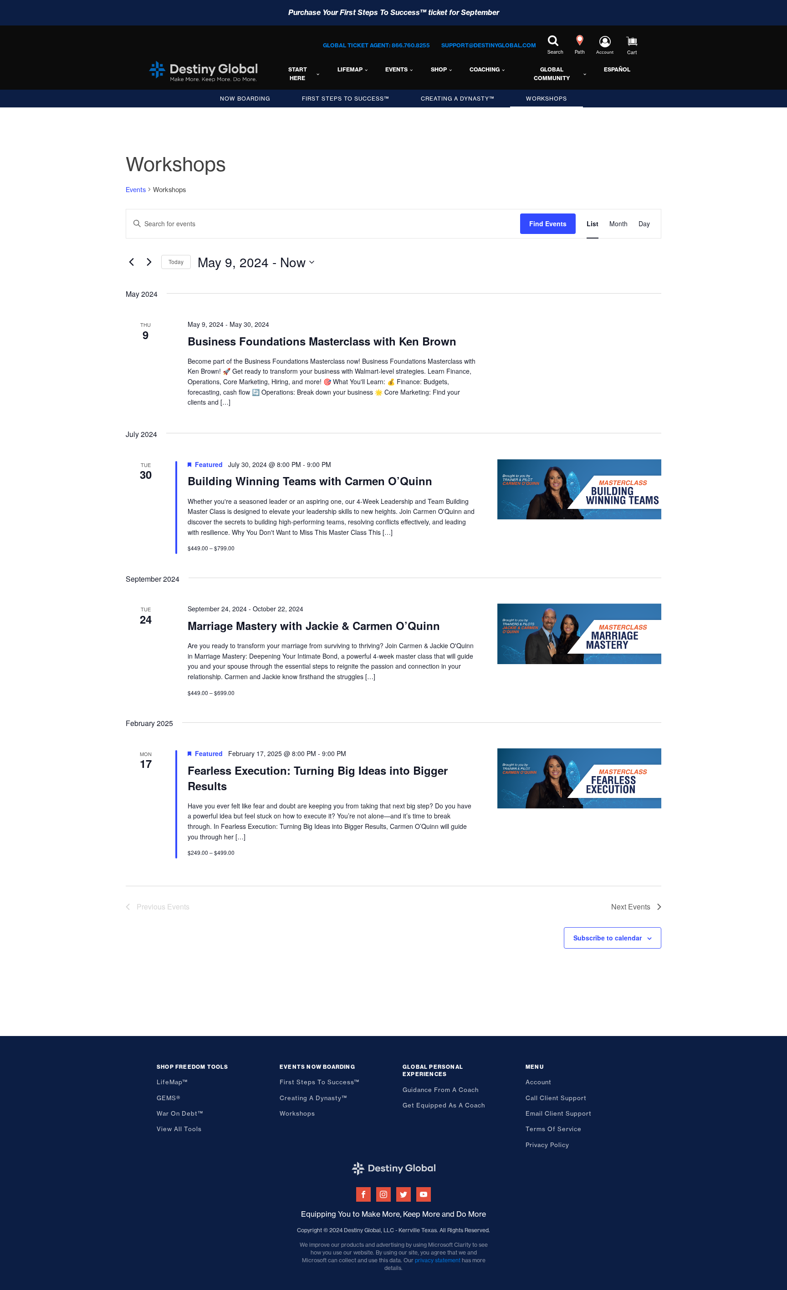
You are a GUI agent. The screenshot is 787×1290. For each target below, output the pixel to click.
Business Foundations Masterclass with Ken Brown (322, 341)
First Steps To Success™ (345, 98)
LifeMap (350, 69)
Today (176, 261)
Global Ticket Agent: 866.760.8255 (376, 45)
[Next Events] (148, 262)
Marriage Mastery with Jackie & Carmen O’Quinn (314, 625)
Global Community (552, 73)
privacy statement (437, 1260)
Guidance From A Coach (441, 1090)
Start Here (297, 73)
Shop (439, 69)
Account (539, 1082)
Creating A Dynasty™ (457, 98)
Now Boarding (245, 98)
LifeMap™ (172, 1082)
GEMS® (169, 1098)
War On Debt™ (180, 1113)
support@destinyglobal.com (488, 45)
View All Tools (179, 1129)
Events (396, 69)
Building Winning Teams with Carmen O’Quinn (310, 480)
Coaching (485, 69)
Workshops (546, 98)
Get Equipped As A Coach (444, 1105)
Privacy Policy (547, 1145)
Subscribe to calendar (607, 937)
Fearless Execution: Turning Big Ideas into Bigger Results (318, 777)
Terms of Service (554, 1129)
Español (617, 69)
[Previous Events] (131, 262)
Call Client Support (556, 1098)
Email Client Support (559, 1113)
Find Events (548, 223)
